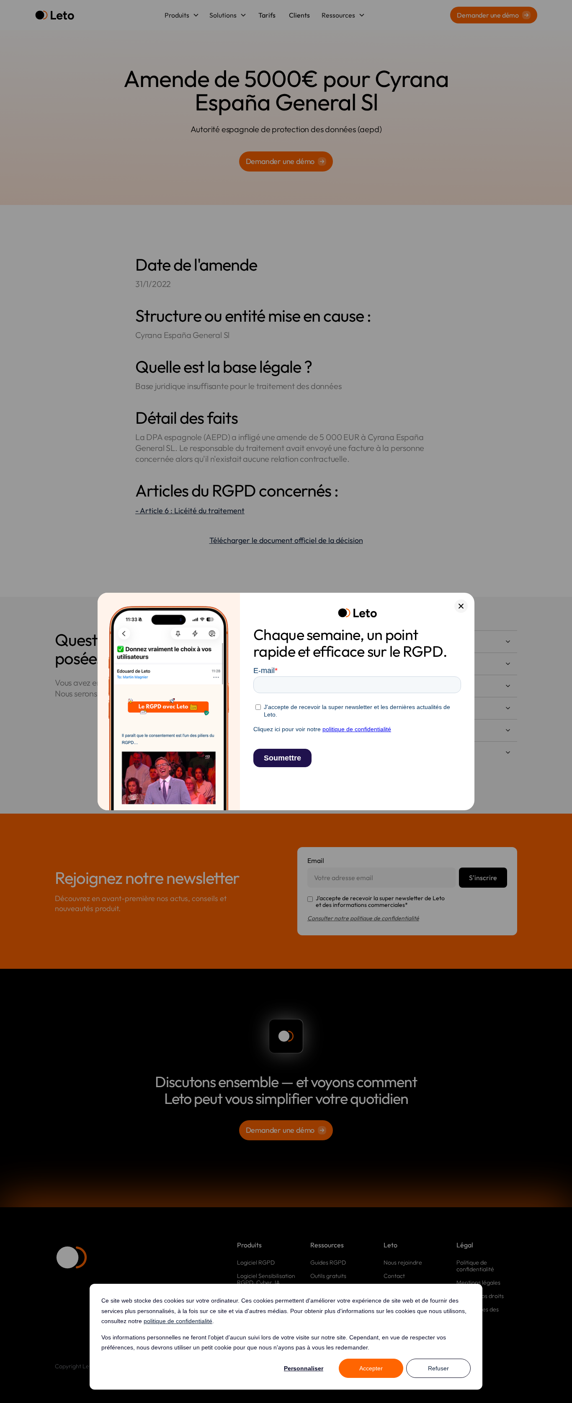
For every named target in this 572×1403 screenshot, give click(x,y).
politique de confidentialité (178, 1321)
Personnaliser (303, 1368)
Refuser (438, 1368)
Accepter (371, 1368)
